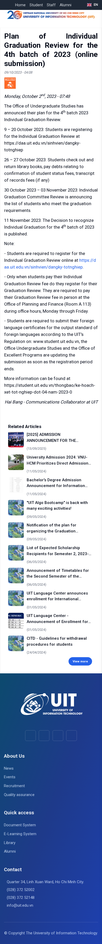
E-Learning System (20, 834)
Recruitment (14, 785)
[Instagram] (58, 735)
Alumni (65, 5)
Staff (51, 5)
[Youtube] (44, 735)
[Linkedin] (71, 735)
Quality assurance (19, 794)
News (9, 768)
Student (36, 5)
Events (9, 777)
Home (20, 5)
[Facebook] (30, 735)
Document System (20, 825)
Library (9, 842)
